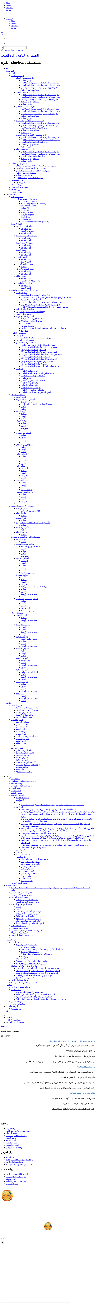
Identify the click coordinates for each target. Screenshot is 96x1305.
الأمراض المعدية (22, 739)
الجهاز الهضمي (22, 682)
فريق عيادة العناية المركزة (27, 199)
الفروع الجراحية (17, 748)
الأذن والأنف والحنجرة (25, 753)
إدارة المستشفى (17, 76)
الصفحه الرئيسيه (23, 854)
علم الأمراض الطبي (24, 750)
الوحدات (19, 335)
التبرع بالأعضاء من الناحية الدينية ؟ (30, 923)
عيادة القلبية (21, 539)
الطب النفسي (21, 615)
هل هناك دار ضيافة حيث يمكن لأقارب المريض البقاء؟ (38, 994)
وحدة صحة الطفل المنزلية (27, 340)
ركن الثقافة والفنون (14, 1006)
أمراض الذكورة (27, 402)
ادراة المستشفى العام (25, 149)
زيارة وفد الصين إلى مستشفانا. (33, 847)
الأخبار (23, 406)
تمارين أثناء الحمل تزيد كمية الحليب (35, 295)
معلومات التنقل (17, 1001)
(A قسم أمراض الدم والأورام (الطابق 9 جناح (39, 352)
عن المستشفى (17, 180)
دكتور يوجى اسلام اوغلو (30, 864)
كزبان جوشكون (27, 871)
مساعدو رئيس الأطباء (30, 90)
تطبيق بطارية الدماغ (19, 933)
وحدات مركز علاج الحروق (21, 895)
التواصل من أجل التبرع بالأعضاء (29, 911)
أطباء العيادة (26, 229)
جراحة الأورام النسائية (25, 309)
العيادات (19, 369)
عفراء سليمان (26, 881)
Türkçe (9, 3)
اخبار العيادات (21, 293)
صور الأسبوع (16, 1009)
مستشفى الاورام (18, 395)
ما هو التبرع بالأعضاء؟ (25, 916)
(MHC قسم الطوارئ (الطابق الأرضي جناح (38, 345)
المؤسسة (10, 71)
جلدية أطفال (26, 378)
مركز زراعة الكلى (18, 926)
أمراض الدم (21, 466)
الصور (23, 416)
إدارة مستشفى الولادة (25, 92)
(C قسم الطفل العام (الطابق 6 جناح (35, 357)
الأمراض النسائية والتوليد (26, 762)
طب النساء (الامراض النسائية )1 (34, 319)
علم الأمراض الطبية (24, 226)
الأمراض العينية (22, 658)
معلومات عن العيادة (29, 594)
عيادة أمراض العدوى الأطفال (33, 390)
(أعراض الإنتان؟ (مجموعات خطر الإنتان (37, 954)
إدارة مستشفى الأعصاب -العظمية (30, 121)
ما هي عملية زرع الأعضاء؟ (27, 914)
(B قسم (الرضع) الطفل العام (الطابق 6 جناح (39, 359)
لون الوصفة (11, 1179)
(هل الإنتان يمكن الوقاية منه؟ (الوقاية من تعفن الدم (42, 949)
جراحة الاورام (21, 421)
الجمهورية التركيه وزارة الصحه (20, 55)
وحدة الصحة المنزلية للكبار (27, 900)
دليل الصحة (15, 942)
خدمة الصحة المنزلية (19, 897)
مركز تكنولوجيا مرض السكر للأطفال (36, 338)
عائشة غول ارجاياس (29, 866)
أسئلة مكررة (16, 990)
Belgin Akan (26, 208)
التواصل (9, 985)
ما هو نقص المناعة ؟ (29, 610)
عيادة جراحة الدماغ (24, 772)
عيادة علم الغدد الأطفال (30, 388)
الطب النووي (21, 257)
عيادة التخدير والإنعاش (25, 269)
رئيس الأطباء (26, 80)
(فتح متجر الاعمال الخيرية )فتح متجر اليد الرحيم (40, 304)
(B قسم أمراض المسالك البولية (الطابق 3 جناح (40, 366)
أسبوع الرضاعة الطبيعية (31, 300)
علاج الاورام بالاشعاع (24, 444)
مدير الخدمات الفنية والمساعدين (34, 128)
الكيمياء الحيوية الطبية (25, 243)
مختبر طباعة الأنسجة (24, 264)
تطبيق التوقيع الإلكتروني (16, 1176)
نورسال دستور (27, 869)
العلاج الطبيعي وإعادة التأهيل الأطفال (36, 392)
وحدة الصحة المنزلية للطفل (27, 902)
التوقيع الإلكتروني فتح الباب (17, 1174)
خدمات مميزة (11, 885)
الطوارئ (24, 331)
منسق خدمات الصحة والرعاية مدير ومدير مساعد (36, 166)
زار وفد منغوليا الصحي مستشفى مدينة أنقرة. (39, 833)
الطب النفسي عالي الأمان (21, 892)
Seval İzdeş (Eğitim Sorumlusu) (33, 203)
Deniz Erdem (26, 217)
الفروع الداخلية (17, 720)
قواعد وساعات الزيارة (25, 978)
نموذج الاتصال (16, 192)
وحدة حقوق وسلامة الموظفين (23, 781)
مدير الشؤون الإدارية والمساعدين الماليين (33, 170)
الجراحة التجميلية (23, 625)
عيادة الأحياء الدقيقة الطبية (27, 710)
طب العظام (21, 513)
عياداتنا (9, 703)
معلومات (24, 428)
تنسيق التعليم (16, 793)
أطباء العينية (26, 660)
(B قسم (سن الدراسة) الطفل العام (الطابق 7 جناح (41, 354)
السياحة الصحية (17, 795)
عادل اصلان (26, 878)
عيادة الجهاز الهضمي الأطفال (33, 376)
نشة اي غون (26, 876)
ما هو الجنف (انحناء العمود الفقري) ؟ (31, 963)
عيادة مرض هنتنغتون (19, 928)
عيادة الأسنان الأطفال (30, 383)
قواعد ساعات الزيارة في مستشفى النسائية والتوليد (37, 973)
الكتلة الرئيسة (16, 224)
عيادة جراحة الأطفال (29, 371)
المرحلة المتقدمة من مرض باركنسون (26, 930)
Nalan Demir (26, 219)
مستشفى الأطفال (18, 333)
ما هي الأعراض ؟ (28, 947)
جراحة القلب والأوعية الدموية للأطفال (31, 587)
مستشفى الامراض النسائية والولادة (25, 290)
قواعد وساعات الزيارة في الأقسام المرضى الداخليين (37, 968)
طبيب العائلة (21, 276)
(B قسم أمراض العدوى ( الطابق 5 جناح (37, 361)
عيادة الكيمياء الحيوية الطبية (27, 708)
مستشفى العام (17, 613)
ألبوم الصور (20, 182)
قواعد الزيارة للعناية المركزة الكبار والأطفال (34, 975)
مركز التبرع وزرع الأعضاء (21, 904)
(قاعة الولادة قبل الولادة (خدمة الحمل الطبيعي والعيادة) (43, 328)
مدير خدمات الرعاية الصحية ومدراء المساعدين (40, 83)
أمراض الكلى (21, 454)
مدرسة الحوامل (27, 326)
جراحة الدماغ (21, 532)
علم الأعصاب (21, 518)
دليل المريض (11, 940)
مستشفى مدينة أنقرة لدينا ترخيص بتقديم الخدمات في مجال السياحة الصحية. (52, 805)
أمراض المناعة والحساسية (27, 599)
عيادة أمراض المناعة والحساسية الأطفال (37, 373)
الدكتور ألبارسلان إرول (30, 862)
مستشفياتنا (10, 194)
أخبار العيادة (26, 233)
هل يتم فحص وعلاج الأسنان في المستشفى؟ (34, 997)
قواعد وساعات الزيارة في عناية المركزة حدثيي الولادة (38, 971)
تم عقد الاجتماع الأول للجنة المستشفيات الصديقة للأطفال (44, 307)
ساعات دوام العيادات (19, 980)
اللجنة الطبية (21, 397)
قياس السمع (21, 729)
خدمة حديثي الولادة (24, 314)
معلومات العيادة (27, 231)
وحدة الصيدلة (16, 783)
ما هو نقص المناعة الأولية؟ (27, 959)
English (9, 5)
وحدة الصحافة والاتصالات (21, 786)
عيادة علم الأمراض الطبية (26, 712)
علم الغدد (20, 693)
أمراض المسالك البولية (25, 399)
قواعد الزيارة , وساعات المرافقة (24, 966)
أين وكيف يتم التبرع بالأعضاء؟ (28, 918)
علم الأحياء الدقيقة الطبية (26, 236)
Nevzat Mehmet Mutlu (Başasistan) (35, 221)
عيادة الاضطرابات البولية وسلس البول (36, 404)
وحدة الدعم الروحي (19, 883)
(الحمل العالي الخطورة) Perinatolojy (30, 312)
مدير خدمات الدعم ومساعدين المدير (31, 168)
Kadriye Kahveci (27, 212)
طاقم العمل (21, 857)
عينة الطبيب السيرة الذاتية (17, 1181)
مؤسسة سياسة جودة (19, 187)
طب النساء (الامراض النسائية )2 (34, 321)
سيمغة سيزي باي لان (29, 873)
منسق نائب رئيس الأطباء (26, 173)
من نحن (19, 852)
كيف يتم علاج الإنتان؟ (29, 952)
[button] (9, 18)
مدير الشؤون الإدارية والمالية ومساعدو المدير (39, 87)
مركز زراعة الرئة (28, 572)
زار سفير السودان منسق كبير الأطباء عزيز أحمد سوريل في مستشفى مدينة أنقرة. (54, 845)
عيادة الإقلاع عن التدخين (31, 281)
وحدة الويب (15, 779)
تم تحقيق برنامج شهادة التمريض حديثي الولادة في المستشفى (46, 297)
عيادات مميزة (26, 490)
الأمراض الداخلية (23, 648)
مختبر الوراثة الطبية (24, 717)
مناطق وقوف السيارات (20, 987)
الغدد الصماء (26, 323)
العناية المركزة (17, 197)
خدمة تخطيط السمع (29, 639)
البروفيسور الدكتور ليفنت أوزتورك (35, 859)
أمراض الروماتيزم (23, 433)
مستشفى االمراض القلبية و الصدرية (25, 537)
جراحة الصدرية (22, 575)
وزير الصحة (15, 189)
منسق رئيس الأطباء (19, 163)
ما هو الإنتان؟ (26, 956)
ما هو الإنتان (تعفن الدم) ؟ (26, 944)
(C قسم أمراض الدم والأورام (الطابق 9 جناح (39, 347)
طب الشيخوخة (22, 480)
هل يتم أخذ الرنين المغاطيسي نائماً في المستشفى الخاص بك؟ (41, 999)
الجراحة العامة (22, 670)
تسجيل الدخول (12, 1184)
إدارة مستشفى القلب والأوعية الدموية (31, 135)
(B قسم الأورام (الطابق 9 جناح (33, 350)
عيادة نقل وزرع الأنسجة (30, 546)
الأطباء (23, 266)
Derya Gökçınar (27, 215)
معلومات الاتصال (18, 1004)
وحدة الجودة (16, 788)
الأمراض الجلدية (22, 527)
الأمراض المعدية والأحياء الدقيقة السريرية (33, 523)
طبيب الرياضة (22, 508)
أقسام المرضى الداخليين (26, 342)
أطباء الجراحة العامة (29, 672)
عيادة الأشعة (21, 250)
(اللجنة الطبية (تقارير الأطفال (33, 380)
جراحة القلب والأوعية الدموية (28, 765)
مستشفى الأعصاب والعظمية (23, 506)
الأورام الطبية (21, 411)
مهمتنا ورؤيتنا (16, 185)
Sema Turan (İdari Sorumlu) (32, 201)
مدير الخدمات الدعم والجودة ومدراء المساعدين (40, 85)
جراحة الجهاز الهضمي (25, 492)
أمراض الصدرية (22, 558)
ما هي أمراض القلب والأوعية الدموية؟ (31, 961)
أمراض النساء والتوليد (25, 316)
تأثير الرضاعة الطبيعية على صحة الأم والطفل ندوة (41, 302)
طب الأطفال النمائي (29, 385)
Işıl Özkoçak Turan (28, 206)
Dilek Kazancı (26, 210)
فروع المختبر (16, 705)
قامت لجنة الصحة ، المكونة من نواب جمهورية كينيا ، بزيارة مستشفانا (49, 809)
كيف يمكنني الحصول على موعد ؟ (24, 982)
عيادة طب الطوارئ (24, 283)
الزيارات (19, 807)
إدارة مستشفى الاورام (25, 78)
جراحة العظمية (22, 769)
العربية (9, 10)
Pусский (9, 7)
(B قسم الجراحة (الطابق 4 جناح (34, 364)
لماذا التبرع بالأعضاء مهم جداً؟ (28, 921)
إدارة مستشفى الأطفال (25, 106)
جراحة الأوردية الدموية (25, 544)
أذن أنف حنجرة (22, 637)
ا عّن (13, 73)
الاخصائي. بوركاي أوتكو (30, 511)
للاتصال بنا (20, 800)
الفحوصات (25, 608)
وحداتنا (9, 776)
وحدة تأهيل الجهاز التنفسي (22, 935)
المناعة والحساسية (24, 731)
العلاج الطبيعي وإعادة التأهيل (28, 736)
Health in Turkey (22, 797)
